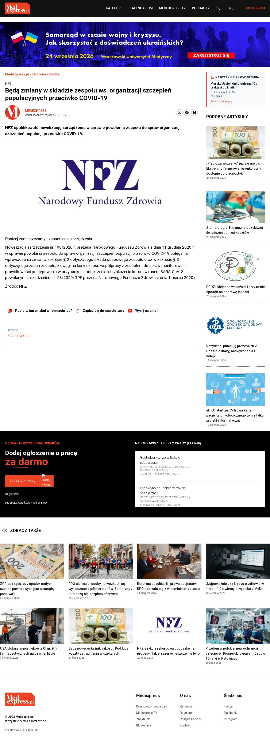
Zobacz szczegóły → (223, 101)
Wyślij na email (146, 311)
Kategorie (114, 8)
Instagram (231, 719)
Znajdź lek (143, 719)
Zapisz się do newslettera (103, 311)
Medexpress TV (146, 712)
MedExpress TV (172, 8)
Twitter (229, 706)
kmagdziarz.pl (30, 729)
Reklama (186, 706)
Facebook (230, 712)
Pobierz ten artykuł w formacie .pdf (43, 311)
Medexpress (36, 111)
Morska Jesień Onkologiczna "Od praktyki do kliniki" (234, 85)
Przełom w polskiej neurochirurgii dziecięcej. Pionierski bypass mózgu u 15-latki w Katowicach (235, 653)
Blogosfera (143, 725)
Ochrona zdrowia (45, 74)
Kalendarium (141, 8)
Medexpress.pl (17, 74)
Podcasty (200, 8)
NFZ (10, 336)
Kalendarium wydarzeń (151, 706)
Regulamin (12, 494)
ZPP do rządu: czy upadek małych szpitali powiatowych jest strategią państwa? (27, 589)
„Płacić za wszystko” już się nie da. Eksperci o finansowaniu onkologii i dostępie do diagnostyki (233, 168)
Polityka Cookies (191, 719)
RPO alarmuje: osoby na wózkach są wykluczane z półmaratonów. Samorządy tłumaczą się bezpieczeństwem (100, 589)
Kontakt (185, 725)
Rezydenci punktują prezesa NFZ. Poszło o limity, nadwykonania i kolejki (232, 351)
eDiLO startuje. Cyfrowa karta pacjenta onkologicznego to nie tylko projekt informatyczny (235, 415)
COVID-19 (21, 336)
